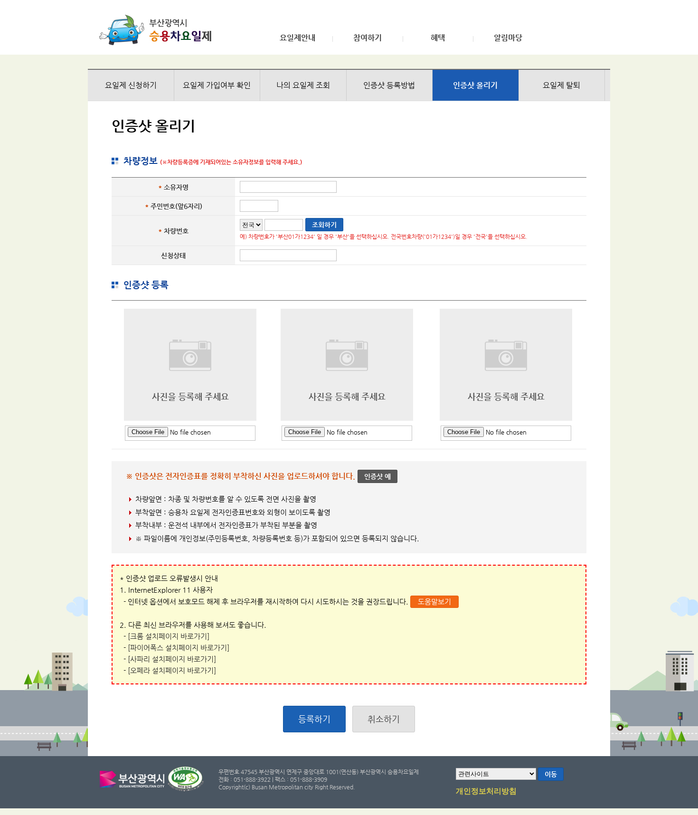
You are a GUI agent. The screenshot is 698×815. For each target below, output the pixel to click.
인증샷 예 (377, 476)
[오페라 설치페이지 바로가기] (172, 670)
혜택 (438, 38)
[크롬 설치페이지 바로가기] (168, 636)
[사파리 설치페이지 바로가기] (172, 659)
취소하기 (384, 719)
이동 (551, 774)
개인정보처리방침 (486, 791)
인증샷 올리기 (475, 85)
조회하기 (324, 224)
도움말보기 (434, 601)
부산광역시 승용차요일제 (158, 30)
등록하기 (314, 719)
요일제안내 (297, 38)
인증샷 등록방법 (389, 85)
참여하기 (367, 38)
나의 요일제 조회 (303, 85)
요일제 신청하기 (131, 85)
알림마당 (508, 38)
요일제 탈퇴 (561, 85)
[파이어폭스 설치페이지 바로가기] (178, 648)
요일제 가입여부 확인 (217, 85)
